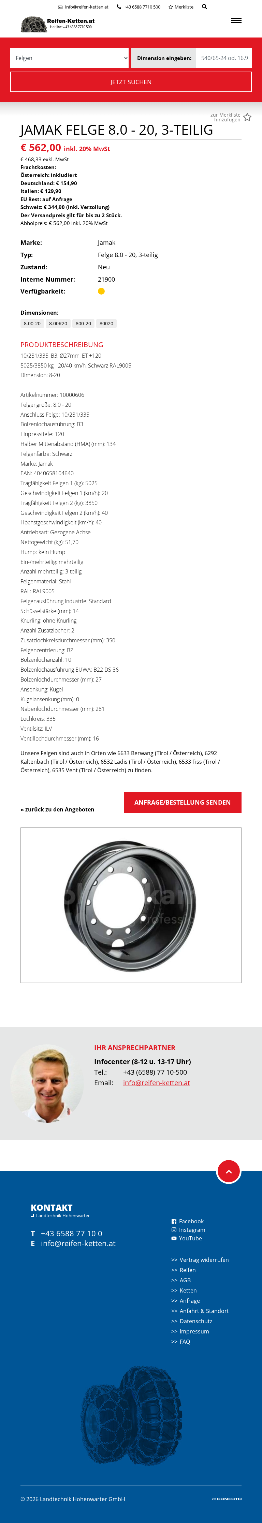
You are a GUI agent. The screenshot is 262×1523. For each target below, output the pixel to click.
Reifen (188, 1270)
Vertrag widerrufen (204, 1259)
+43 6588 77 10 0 (71, 1233)
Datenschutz (196, 1321)
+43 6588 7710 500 (141, 7)
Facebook (191, 1221)
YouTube (190, 1238)
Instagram (191, 1230)
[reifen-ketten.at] (71, 24)
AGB (185, 1280)
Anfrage (190, 1300)
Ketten (188, 1290)
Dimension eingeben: (164, 58)
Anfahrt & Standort (204, 1311)
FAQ (185, 1341)
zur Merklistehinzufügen (225, 117)
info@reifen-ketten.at (156, 1082)
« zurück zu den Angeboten (57, 809)
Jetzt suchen (131, 82)
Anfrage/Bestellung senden (182, 802)
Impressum (194, 1331)
